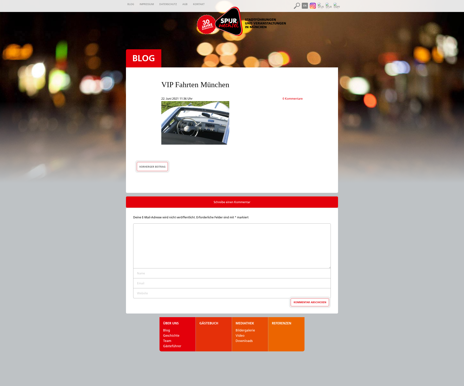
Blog (143, 58)
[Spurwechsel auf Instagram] (313, 6)
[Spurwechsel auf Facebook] (321, 6)
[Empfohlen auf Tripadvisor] (337, 6)
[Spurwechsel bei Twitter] (329, 6)
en (304, 5)
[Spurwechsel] (250, 21)
